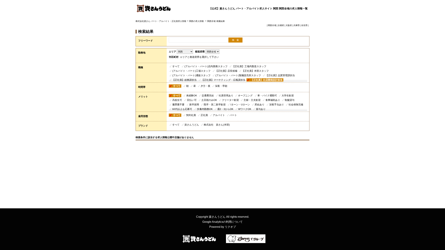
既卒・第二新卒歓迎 (215, 104)
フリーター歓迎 (230, 100)
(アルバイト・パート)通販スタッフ (191, 75)
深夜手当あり (276, 104)
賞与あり (261, 109)
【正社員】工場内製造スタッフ (249, 66)
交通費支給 (208, 95)
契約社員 (191, 115)
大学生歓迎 (288, 95)
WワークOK (244, 109)
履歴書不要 (178, 104)
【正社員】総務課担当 (184, 79)
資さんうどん (191, 124)
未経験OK (191, 95)
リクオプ (230, 226)
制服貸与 (289, 100)
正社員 (204, 115)
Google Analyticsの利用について (222, 221)
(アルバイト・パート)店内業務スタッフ (206, 66)
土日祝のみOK (209, 100)
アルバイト (219, 115)
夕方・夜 (205, 86)
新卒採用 (194, 104)
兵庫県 (296, 25)
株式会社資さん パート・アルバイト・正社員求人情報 (161, 21)
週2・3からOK (225, 109)
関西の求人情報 (196, 21)
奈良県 (304, 25)
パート (233, 115)
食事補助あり (272, 100)
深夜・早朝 (221, 86)
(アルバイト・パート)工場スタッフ (191, 70)
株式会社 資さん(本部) (217, 124)
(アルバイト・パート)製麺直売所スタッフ (238, 75)
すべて (176, 66)
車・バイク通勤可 (267, 95)
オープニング (245, 95)
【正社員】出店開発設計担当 (266, 79)
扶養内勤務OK (205, 109)
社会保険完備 (296, 104)
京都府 (281, 25)
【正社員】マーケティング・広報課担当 (223, 79)
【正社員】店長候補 (226, 70)
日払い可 (192, 100)
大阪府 (289, 25)
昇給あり (259, 104)
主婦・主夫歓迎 (252, 100)
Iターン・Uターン (240, 104)
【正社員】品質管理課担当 (280, 75)
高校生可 (177, 100)
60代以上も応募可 (182, 109)
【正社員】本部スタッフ (255, 70)
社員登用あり (226, 95)
